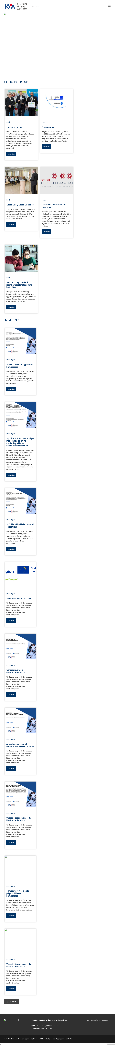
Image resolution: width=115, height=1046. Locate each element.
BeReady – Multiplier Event (19, 598)
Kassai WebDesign (57, 1039)
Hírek (8, 122)
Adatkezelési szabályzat (97, 1020)
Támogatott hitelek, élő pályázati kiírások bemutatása (17, 893)
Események (10, 359)
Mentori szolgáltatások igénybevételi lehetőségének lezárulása (19, 285)
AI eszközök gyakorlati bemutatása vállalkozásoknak (20, 745)
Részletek (11, 154)
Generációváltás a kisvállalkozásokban (15, 671)
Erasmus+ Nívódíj (14, 127)
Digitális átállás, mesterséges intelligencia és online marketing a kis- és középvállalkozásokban (20, 442)
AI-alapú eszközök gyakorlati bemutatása (19, 365)
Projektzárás (48, 127)
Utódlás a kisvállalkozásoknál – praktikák (20, 525)
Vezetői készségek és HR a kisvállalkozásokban (18, 819)
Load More (11, 1002)
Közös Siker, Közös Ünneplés (20, 204)
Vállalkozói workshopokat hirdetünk (54, 205)
